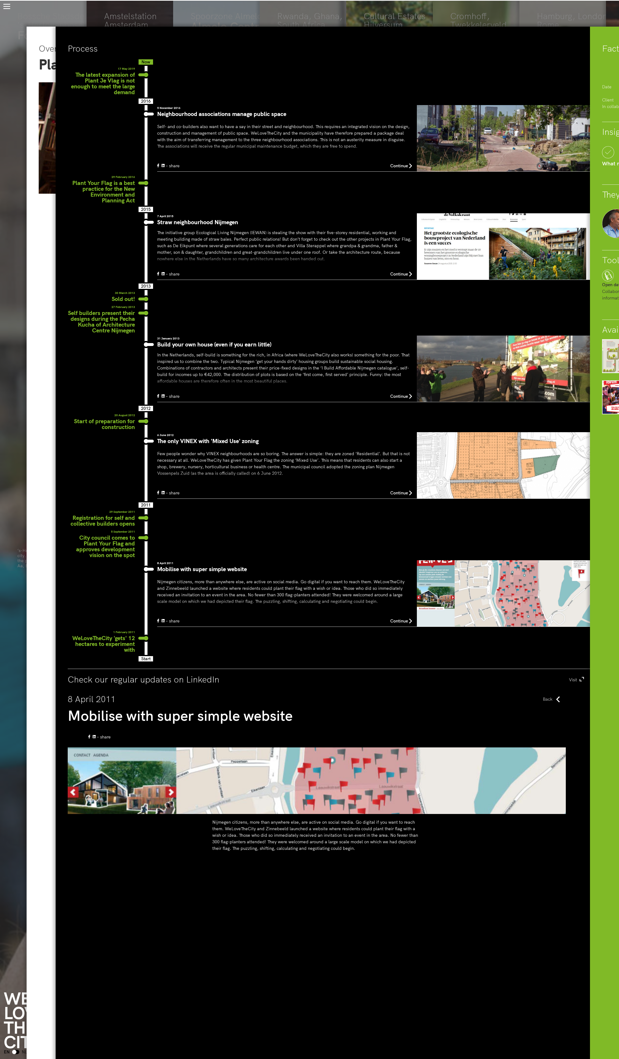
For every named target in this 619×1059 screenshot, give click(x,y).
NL (24, 1052)
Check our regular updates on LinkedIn (323, 679)
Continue (399, 166)
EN (7, 1052)
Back (548, 699)
